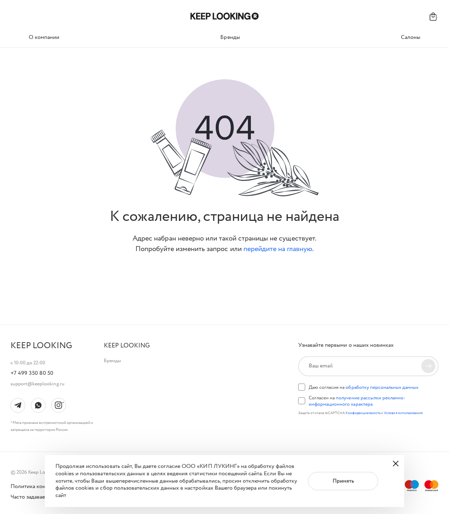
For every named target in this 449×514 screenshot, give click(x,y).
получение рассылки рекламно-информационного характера (357, 401)
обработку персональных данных (382, 387)
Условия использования (403, 413)
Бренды (112, 360)
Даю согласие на (363, 387)
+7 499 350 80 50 (32, 373)
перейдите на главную (278, 249)
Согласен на (357, 401)
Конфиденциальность (363, 413)
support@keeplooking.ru (38, 383)
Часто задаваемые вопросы (44, 497)
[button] (127, 346)
